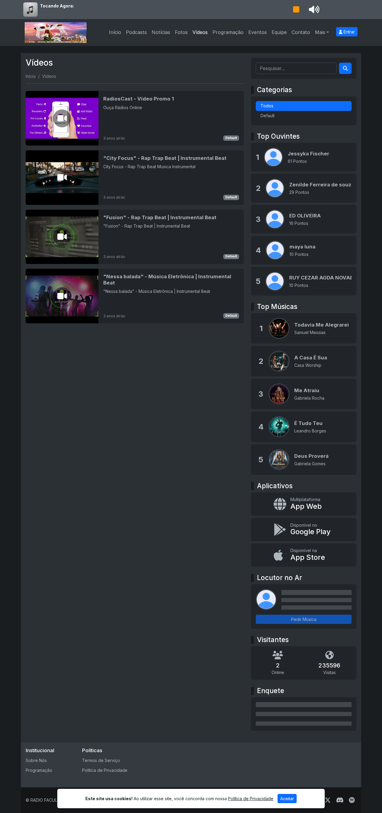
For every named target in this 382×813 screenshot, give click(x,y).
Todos (267, 105)
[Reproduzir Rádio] (296, 9)
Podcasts (136, 32)
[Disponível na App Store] (303, 555)
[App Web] (303, 504)
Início (115, 32)
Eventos (257, 32)
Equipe (279, 32)
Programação (228, 32)
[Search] (345, 68)
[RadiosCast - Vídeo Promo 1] (135, 118)
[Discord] (340, 800)
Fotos (181, 32)
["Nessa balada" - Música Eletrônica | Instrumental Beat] (135, 296)
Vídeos (200, 32)
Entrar (348, 31)
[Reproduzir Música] (279, 328)
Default (231, 138)
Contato (301, 32)
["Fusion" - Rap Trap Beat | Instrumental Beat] (135, 237)
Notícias (161, 32)
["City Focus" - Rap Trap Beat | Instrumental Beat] (135, 177)
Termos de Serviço (101, 760)
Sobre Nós (36, 760)
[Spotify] (352, 800)
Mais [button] (320, 32)
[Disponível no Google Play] (303, 529)
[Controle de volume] (313, 9)
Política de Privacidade (104, 770)
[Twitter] (328, 800)
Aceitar (287, 798)
